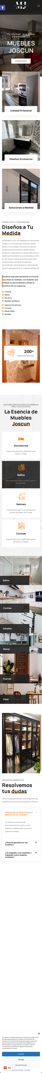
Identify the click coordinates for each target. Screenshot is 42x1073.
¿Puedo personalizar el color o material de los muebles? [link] (19, 813)
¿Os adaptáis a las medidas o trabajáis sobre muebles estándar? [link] (18, 855)
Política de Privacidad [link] (17, 1070)
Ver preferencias (21, 1065)
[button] (39, 1034)
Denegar (21, 1059)
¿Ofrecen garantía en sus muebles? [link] (16, 843)
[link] (2, 7)
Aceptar (21, 1054)
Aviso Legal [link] (27, 1070)
